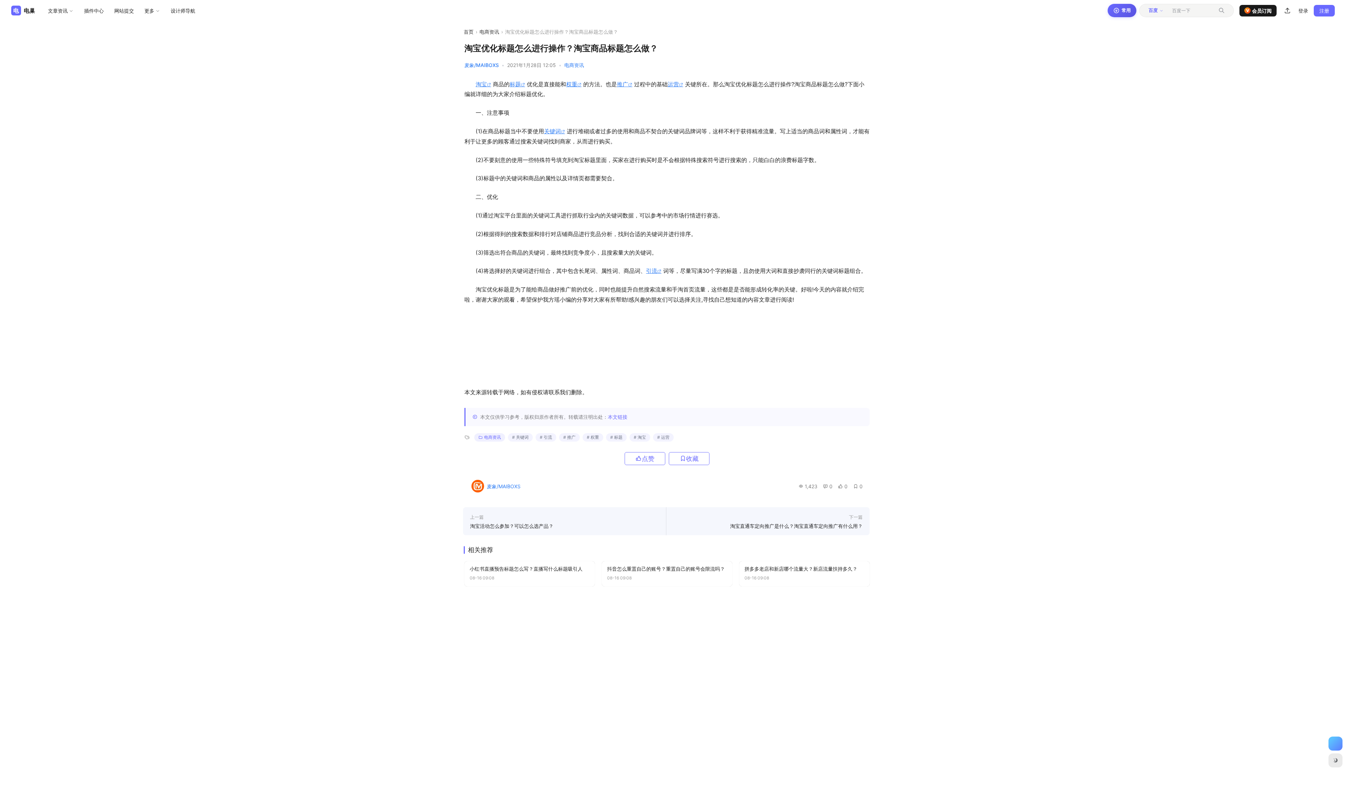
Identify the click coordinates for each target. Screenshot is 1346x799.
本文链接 (617, 417)
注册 (1324, 11)
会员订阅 (1259, 11)
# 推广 (569, 437)
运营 (673, 84)
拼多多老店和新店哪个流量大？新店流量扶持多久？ (801, 569)
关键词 (552, 131)
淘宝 (481, 84)
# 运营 (663, 437)
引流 (651, 270)
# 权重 (593, 437)
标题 (515, 84)
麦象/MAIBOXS (481, 65)
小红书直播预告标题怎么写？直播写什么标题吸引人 (526, 569)
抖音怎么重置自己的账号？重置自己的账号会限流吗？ (666, 569)
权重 (571, 84)
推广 (622, 84)
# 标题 (616, 437)
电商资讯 (489, 32)
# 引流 (546, 437)
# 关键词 (520, 437)
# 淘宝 (640, 437)
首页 (469, 32)
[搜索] (1221, 10)
